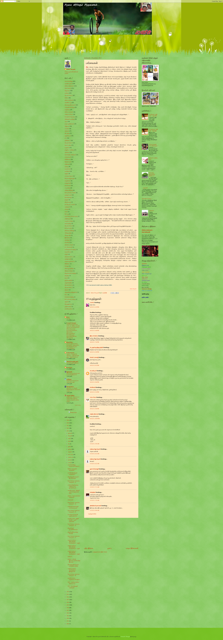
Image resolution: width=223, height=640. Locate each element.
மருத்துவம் (67, 207)
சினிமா (66, 98)
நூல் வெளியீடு (68, 280)
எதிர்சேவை (67, 159)
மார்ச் (69, 438)
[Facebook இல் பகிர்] (116, 293)
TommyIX (123, 636)
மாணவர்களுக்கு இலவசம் (73, 363)
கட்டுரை (67, 128)
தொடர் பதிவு (68, 145)
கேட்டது (67, 214)
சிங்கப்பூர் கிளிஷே (69, 268)
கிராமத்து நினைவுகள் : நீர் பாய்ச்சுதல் (73, 477)
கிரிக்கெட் (67, 264)
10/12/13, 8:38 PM (94, 352)
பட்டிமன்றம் (67, 188)
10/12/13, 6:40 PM (94, 330)
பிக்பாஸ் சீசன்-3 (69, 95)
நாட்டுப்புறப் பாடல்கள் (70, 204)
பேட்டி (66, 294)
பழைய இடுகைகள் (132, 548)
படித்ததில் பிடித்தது (69, 107)
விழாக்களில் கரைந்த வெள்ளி (73, 532)
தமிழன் (66, 200)
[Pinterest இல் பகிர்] (118, 293)
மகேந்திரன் (93, 492)
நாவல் (66, 278)
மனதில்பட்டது (68, 102)
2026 (68, 623)
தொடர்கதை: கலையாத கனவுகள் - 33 (74, 481)
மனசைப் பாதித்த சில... (153, 158)
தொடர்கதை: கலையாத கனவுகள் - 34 (74, 503)
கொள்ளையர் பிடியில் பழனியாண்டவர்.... (73, 515)
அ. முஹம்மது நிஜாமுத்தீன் (96, 347)
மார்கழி (66, 209)
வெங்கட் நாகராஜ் (94, 357)
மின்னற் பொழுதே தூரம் (72, 361)
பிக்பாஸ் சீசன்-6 (69, 285)
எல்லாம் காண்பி (78, 405)
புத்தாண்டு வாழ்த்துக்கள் (71, 292)
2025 (68, 621)
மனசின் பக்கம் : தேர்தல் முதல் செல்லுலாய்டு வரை (74, 491)
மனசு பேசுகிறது (68, 81)
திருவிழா (67, 275)
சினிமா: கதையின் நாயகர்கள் (72, 469)
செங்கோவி (93, 387)
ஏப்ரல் (69, 441)
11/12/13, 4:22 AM (94, 453)
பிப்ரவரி (70, 436)
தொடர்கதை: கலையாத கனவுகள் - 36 (74, 524)
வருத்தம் (67, 147)
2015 (68, 594)
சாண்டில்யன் (68, 157)
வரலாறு (67, 166)
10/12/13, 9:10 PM (94, 392)
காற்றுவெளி (68, 183)
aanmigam (69, 367)
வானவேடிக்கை (68, 309)
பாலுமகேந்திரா (68, 283)
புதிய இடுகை (88, 548)
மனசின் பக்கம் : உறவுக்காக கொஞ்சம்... (74, 578)
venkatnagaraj (70, 353)
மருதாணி (145, 188)
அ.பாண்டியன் (93, 371)
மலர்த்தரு (69, 379)
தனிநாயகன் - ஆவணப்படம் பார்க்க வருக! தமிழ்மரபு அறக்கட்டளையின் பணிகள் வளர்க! (73, 399)
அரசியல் (67, 131)
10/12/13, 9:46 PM (94, 408)
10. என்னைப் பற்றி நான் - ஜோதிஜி (153, 130)
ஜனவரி (70, 433)
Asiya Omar (93, 397)
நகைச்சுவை (68, 185)
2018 (68, 602)
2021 (68, 610)
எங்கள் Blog (70, 342)
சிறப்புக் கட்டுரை (69, 271)
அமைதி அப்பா (70, 387)
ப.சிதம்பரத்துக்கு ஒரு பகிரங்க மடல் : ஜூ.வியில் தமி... (73, 486)
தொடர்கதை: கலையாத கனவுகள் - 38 (74, 574)
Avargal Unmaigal (71, 323)
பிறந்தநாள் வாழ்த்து (69, 119)
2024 (68, 618)
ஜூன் (69, 446)
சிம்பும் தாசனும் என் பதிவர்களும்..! (153, 145)
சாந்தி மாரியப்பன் (94, 414)
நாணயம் (70, 556)
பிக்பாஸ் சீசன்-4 (69, 226)
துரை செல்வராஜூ (94, 469)
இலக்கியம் (67, 237)
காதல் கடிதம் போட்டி (70, 261)
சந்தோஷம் (67, 164)
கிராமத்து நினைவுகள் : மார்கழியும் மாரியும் (73, 565)
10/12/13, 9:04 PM (94, 382)
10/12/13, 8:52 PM (94, 365)
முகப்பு (109, 548)
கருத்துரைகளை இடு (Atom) (100, 552)
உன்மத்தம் (67, 240)
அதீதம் (66, 173)
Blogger (128, 636)
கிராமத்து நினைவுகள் (70, 105)
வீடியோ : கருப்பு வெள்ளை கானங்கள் (74, 496)
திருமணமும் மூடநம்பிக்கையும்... (73, 528)
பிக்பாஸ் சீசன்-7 (69, 287)
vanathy (92, 302)
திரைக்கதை (68, 202)
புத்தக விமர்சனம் (69, 100)
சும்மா (68, 317)
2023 (68, 615)
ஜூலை (70, 449)
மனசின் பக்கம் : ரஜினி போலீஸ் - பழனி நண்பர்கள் (73, 520)
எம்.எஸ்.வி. (67, 242)
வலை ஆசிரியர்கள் (69, 124)
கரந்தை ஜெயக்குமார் (95, 449)
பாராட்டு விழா (68, 223)
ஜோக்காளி (69, 372)
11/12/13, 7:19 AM (94, 500)
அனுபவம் (67, 126)
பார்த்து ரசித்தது (69, 190)
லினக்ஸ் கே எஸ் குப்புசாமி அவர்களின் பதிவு (72, 381)
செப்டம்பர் (70, 454)
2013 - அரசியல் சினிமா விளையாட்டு (73, 582)
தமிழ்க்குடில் (68, 218)
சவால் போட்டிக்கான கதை (71, 216)
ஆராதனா (151, 210)
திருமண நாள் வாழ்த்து (70, 273)
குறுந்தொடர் (68, 135)
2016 (68, 597)
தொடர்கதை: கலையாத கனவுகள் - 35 (74, 511)
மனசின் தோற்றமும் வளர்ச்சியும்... (72, 473)
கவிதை (67, 93)
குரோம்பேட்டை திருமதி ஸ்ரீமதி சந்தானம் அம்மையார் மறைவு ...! (73, 389)
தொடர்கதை (68, 88)
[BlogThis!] (113, 293)
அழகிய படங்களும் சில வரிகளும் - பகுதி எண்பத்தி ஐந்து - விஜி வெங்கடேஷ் (73, 355)
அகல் (66, 121)
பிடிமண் (68, 318)
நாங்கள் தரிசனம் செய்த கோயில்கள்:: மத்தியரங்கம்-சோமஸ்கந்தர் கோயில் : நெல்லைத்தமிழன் (73, 346)
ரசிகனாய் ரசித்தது (69, 230)
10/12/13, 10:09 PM (95, 418)
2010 (68, 423)
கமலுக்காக (68, 181)
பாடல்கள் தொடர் (69, 176)
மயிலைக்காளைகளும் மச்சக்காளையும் (73, 507)
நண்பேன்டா (67, 140)
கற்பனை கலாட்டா (69, 256)
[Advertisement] (111, 532)
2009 (68, 420)
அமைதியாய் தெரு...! (147, 198)
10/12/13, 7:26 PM (94, 342)
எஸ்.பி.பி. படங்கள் (69, 245)
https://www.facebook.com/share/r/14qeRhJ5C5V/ (73, 373)
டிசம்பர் (70, 462)
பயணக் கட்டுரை (69, 221)
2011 (68, 425)
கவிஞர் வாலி (68, 259)
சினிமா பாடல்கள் (69, 112)
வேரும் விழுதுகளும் (69, 178)
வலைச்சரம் (67, 169)
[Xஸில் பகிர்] (115, 293)
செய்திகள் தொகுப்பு (70, 117)
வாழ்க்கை (67, 109)
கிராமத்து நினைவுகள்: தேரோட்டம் (152, 174)
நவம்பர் (70, 460)
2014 (68, 591)
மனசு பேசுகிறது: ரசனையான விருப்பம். (74, 465)
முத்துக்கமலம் (68, 195)
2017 (68, 599)
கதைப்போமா (68, 252)
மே (69, 444)
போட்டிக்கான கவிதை (70, 299)
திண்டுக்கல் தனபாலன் (95, 505)
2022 (68, 613)
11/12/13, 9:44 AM (94, 510)
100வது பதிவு (68, 233)
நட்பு (66, 138)
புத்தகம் (67, 290)
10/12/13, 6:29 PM (94, 307)
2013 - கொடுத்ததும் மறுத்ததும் (73, 586)
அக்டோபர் (70, 457)
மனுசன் (67, 301)
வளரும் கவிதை (70, 395)
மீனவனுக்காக (68, 304)
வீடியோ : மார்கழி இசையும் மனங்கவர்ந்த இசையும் (74, 560)
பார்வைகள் (70, 500)
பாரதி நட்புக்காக (69, 114)
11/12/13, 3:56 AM (94, 444)
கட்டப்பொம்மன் (68, 247)
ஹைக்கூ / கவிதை (69, 150)
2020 (68, 607)
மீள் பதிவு (67, 133)
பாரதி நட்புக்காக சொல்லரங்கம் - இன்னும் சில (72, 570)
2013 (68, 431)
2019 (68, 605)
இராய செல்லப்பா (94, 336)
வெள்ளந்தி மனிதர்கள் (70, 154)
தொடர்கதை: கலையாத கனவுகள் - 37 (74, 536)
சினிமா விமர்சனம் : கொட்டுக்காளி (147, 231)
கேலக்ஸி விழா (68, 197)
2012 (68, 428)
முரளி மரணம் (68, 306)
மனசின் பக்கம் (68, 83)
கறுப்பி (66, 254)
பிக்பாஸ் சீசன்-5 (69, 143)
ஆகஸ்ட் (70, 452)
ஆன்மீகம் (67, 152)
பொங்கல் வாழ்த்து (69, 297)
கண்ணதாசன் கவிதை (70, 249)
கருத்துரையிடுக (92, 514)
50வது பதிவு (68, 235)
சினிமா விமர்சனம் (69, 86)
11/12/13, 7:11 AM (94, 487)
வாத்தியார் (67, 171)
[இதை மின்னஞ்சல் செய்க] (111, 293)
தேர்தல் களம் (68, 162)
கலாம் (66, 211)
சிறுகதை (67, 90)
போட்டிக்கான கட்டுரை (70, 192)
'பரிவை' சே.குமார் (70, 69)
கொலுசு (67, 266)
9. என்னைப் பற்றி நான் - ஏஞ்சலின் (153, 115)
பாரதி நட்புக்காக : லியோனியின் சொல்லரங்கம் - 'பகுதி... (74, 541)
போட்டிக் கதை (68, 228)
